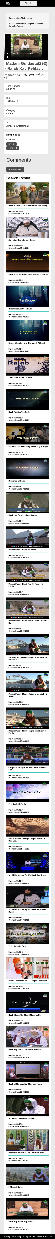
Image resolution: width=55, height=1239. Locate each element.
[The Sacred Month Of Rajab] (27, 365)
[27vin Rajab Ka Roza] (27, 933)
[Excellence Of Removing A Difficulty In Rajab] (27, 434)
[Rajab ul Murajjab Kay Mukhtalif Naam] (27, 1071)
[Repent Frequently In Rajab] (27, 296)
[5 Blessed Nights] (27, 1174)
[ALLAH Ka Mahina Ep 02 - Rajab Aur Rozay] (27, 862)
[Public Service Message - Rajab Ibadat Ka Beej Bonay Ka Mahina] (27, 826)
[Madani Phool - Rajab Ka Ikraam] (27, 537)
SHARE (12, 148)
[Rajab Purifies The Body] (27, 399)
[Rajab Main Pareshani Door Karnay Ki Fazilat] (27, 262)
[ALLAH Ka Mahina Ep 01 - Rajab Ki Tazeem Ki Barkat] (27, 897)
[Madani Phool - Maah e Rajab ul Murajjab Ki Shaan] (27, 681)
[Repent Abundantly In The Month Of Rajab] (27, 330)
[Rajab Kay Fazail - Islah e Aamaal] (27, 502)
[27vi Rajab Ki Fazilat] (27, 791)
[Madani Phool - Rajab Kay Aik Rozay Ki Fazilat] (27, 571)
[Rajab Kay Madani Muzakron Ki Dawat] (27, 1037)
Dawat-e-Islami (14, 18)
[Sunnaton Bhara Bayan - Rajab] (27, 227)
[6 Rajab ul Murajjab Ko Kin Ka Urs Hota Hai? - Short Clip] (27, 755)
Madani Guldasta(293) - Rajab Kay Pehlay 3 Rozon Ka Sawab (26, 25)
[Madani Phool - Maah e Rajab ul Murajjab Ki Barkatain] (27, 644)
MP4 (10, 144)
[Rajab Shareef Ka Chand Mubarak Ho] (27, 1002)
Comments (15, 170)
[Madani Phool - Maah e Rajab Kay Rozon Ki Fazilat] (27, 718)
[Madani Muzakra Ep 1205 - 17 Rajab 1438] (27, 1140)
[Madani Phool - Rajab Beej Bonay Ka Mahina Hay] (27, 608)
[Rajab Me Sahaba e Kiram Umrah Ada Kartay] (27, 193)
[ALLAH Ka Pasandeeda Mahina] (27, 1105)
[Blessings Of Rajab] (27, 468)
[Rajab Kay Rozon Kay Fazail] (27, 1209)
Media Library (26, 18)
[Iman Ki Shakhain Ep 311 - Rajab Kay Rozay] (27, 968)
